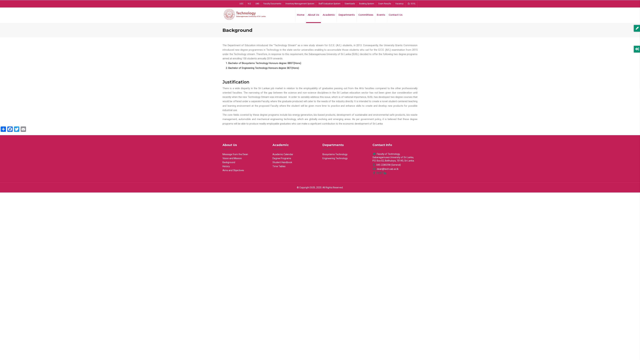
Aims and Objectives (233, 170)
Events (381, 14)
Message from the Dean (235, 154)
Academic (329, 14)
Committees (365, 14)
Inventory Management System (300, 3)
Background (228, 162)
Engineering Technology (335, 158)
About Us (313, 14)
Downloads (350, 3)
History (226, 166)
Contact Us (395, 14)
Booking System (366, 3)
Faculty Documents (272, 3)
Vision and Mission (232, 158)
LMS (257, 3)
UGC (242, 3)
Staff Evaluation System (329, 3)
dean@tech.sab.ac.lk (387, 169)
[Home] (245, 14)
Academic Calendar (282, 154)
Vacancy (399, 3)
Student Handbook (282, 162)
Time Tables (279, 166)
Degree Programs (281, 158)
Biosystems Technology (335, 154)
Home (300, 14)
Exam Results (384, 3)
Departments (346, 14)
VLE (249, 3)
